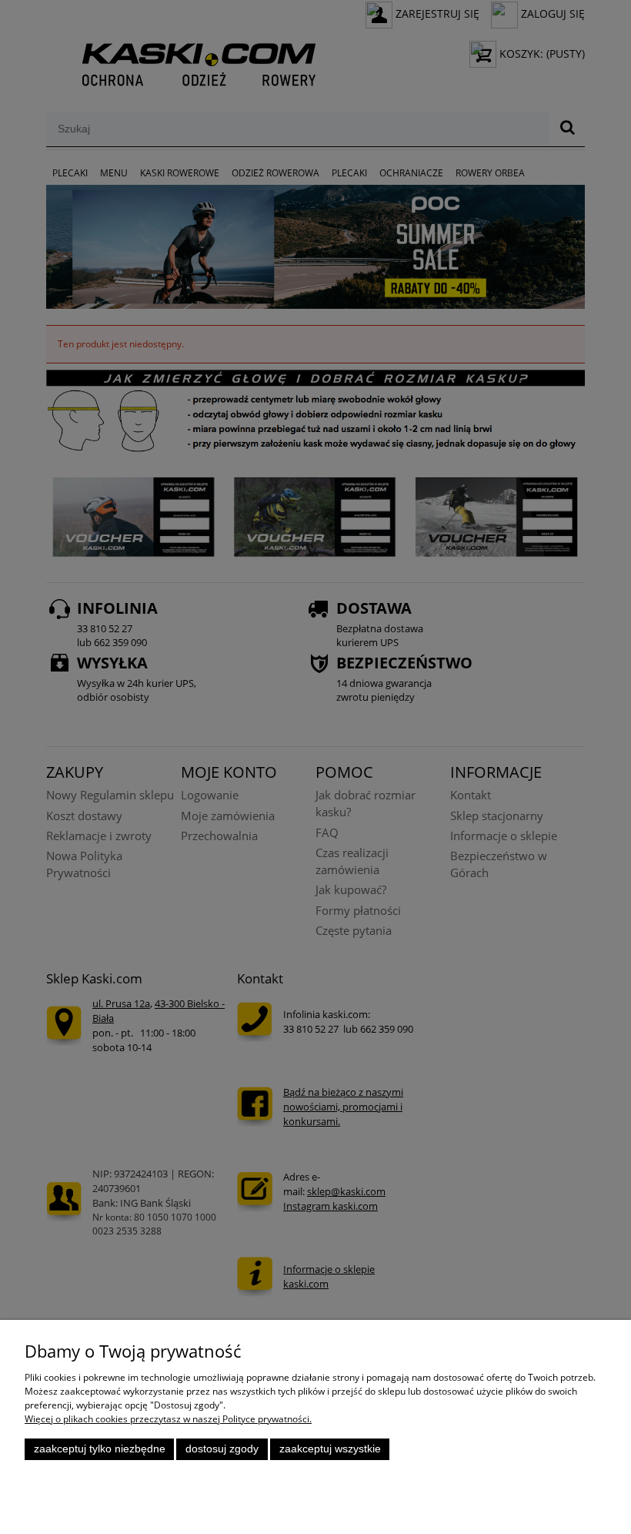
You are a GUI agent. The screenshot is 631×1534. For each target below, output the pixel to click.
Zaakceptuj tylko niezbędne (99, 1449)
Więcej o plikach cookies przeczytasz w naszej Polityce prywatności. (168, 1418)
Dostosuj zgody (222, 1449)
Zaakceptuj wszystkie (330, 1449)
